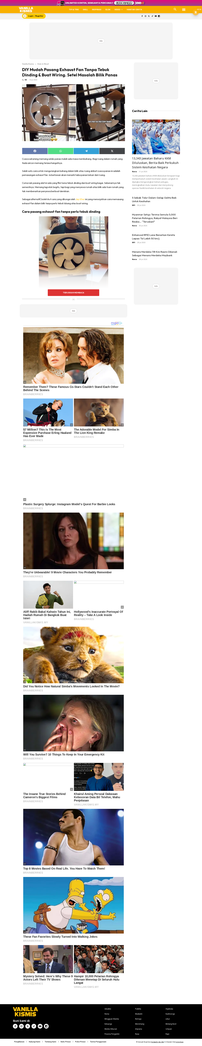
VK (26, 80)
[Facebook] (142, 16)
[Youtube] (155, 16)
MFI (133, 205)
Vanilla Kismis (28, 64)
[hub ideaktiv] (184, 8)
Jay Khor (80, 199)
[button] (175, 9)
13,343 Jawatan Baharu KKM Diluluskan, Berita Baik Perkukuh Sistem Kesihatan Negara (155, 162)
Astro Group (179, 1042)
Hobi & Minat (43, 64)
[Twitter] (149, 16)
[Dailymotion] (159, 16)
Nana (134, 171)
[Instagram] (145, 16)
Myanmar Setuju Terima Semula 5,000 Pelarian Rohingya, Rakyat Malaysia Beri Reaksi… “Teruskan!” (154, 218)
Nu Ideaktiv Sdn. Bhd (157, 1042)
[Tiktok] (152, 16)
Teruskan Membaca (73, 292)
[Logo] (26, 9)
